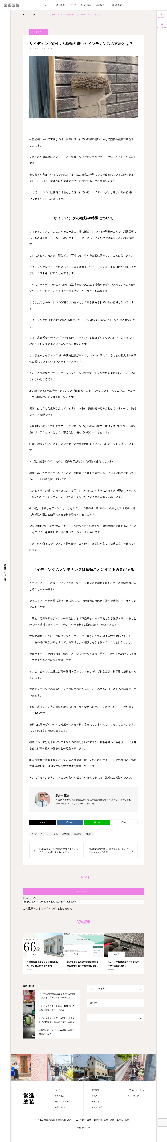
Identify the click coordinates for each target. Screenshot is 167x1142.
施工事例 (60, 5)
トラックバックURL (29, 898)
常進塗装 (78, 834)
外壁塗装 (66, 834)
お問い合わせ (115, 5)
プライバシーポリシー (137, 1090)
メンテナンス (52, 834)
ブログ (73, 5)
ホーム (48, 5)
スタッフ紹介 (96, 1107)
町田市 (89, 834)
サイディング (36, 834)
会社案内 (100, 5)
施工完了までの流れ (63, 1101)
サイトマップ (133, 1096)
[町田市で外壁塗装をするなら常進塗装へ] (11, 5)
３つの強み (86, 5)
